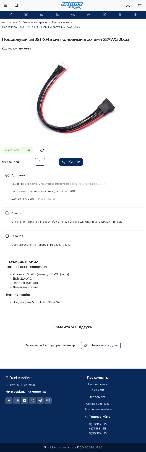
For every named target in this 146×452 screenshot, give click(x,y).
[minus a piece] (30, 162)
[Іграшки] (73, 15)
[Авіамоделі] (10, 15)
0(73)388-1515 (97, 428)
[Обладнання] (120, 15)
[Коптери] (26, 15)
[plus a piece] (50, 162)
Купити (74, 162)
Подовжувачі (60, 22)
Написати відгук (104, 345)
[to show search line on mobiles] (16, 5)
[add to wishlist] (42, 150)
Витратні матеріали (34, 22)
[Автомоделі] (41, 15)
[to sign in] (128, 5)
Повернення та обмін (98, 409)
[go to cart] (139, 5)
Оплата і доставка (98, 403)
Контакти (98, 389)
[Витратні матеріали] (135, 15)
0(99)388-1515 (97, 424)
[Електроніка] (88, 15)
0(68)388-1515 (97, 433)
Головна (12, 22)
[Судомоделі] (57, 15)
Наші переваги (97, 384)
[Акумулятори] (104, 15)
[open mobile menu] (6, 5)
